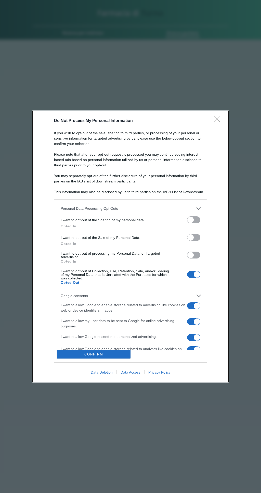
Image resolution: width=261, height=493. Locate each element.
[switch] (193, 219)
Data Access (130, 372)
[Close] (219, 121)
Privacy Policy (159, 372)
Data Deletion (102, 372)
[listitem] (130, 208)
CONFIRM (93, 354)
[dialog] (130, 246)
